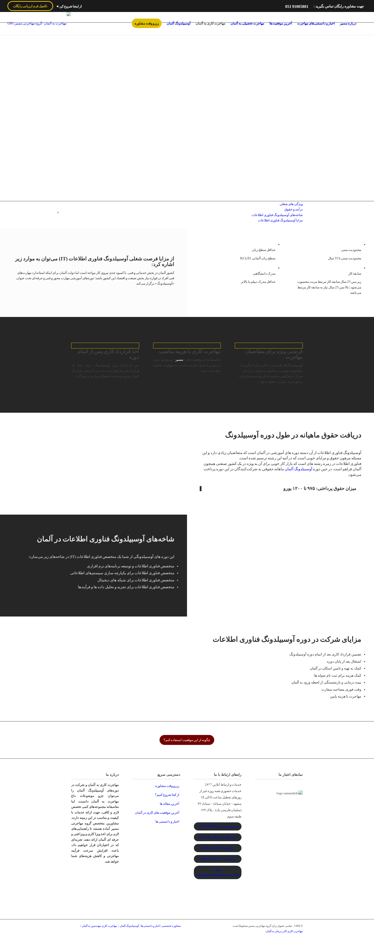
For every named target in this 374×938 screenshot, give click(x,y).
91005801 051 (296, 6)
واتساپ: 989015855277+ (217, 859)
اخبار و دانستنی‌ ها (167, 821)
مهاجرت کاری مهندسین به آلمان (99, 925)
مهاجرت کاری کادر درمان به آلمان (284, 931)
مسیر (179, 359)
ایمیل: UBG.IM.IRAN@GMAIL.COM (217, 872)
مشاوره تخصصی (171, 925)
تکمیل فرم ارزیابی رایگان (30, 6)
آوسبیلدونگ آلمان (298, 469)
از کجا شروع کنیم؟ (167, 795)
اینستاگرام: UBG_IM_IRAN (217, 837)
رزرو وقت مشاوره (167, 786)
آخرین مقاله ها (169, 804)
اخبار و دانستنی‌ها (151, 925)
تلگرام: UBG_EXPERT (217, 848)
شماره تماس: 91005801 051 (217, 826)
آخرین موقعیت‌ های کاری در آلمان (157, 812)
